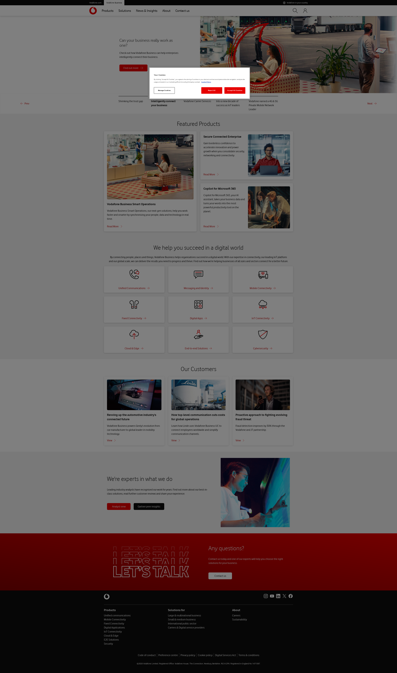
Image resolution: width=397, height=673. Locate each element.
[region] (199, 83)
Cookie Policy (206, 82)
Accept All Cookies (234, 90)
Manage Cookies (164, 90)
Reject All (212, 90)
